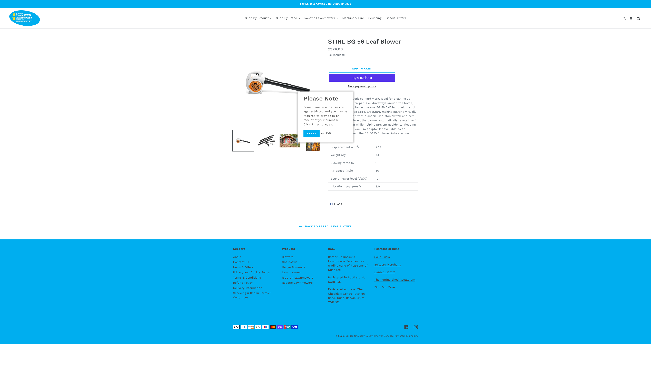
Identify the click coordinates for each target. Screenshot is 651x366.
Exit (328, 133)
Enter (311, 133)
